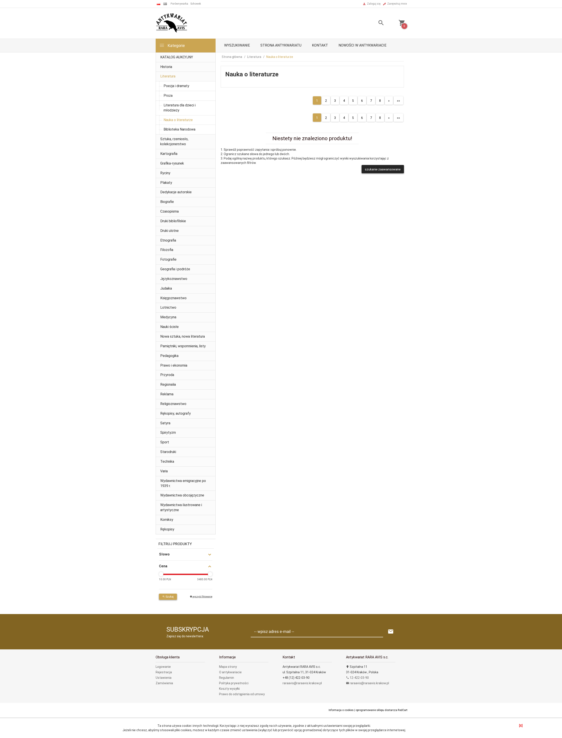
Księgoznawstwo (173, 298)
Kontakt (320, 45)
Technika (167, 461)
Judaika (166, 288)
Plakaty (166, 183)
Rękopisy (167, 529)
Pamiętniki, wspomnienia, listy (183, 346)
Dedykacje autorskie (176, 192)
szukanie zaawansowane (383, 169)
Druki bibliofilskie (173, 221)
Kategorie (176, 45)
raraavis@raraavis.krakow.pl (302, 683)
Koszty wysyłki (229, 688)
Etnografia (168, 240)
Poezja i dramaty (176, 86)
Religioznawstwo (173, 404)
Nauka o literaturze (178, 120)
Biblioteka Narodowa (179, 129)
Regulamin (226, 677)
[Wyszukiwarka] (375, 23)
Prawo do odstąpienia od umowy (242, 694)
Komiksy (166, 520)
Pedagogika (169, 356)
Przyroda (167, 375)
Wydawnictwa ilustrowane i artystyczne (181, 507)
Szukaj (169, 596)
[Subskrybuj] (391, 631)
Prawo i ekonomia (173, 365)
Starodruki (168, 452)
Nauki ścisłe (169, 327)
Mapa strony (228, 666)
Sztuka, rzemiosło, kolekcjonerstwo (174, 141)
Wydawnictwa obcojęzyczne (182, 495)
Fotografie (168, 259)
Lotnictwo (168, 307)
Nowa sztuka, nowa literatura (182, 336)
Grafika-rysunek (172, 163)
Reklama (166, 394)
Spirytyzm (168, 432)
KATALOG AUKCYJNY (176, 57)
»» (398, 100)
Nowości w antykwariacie (362, 45)
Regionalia (168, 384)
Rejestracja (164, 672)
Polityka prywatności (234, 683)
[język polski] (158, 4)
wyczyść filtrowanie (202, 596)
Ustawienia (163, 677)
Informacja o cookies (341, 710)
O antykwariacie (230, 672)
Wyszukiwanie (237, 45)
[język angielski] (165, 4)
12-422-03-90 (359, 677)
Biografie (167, 202)
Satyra (165, 423)
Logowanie (163, 666)
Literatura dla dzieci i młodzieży (180, 107)
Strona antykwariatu (280, 45)
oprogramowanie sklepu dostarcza (376, 710)
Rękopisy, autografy (175, 413)
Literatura (167, 76)
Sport (164, 442)
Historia (166, 67)
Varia (164, 471)
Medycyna (168, 317)
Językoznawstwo (173, 279)
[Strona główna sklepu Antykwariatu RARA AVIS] (172, 23)
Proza (168, 95)
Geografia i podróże (175, 269)
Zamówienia (164, 683)
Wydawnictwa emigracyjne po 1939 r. (183, 483)
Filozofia (166, 250)
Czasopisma (169, 211)
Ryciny (165, 173)
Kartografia (168, 154)
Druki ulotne (169, 231)
